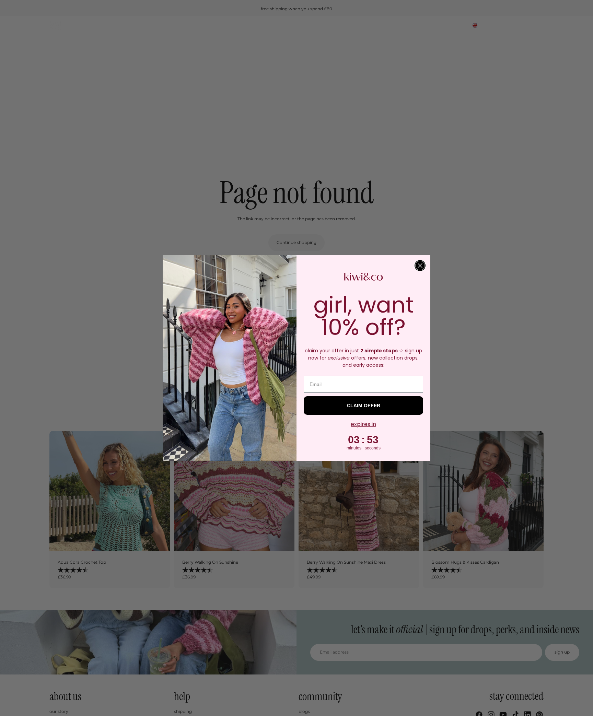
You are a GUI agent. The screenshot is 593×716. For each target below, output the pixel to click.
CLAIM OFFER (363, 405)
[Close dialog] (420, 265)
